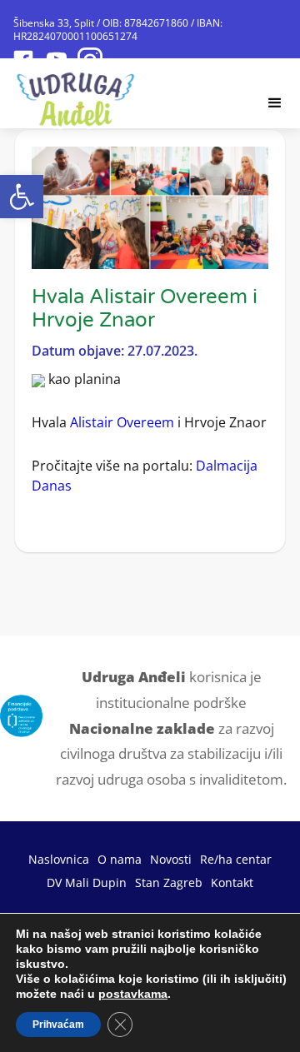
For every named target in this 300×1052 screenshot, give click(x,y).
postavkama (133, 993)
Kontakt (232, 882)
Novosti (171, 859)
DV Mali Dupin (87, 882)
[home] (76, 94)
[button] (21, 196)
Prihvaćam (58, 1024)
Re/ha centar (236, 859)
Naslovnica (58, 859)
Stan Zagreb (168, 882)
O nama (120, 859)
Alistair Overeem (122, 422)
